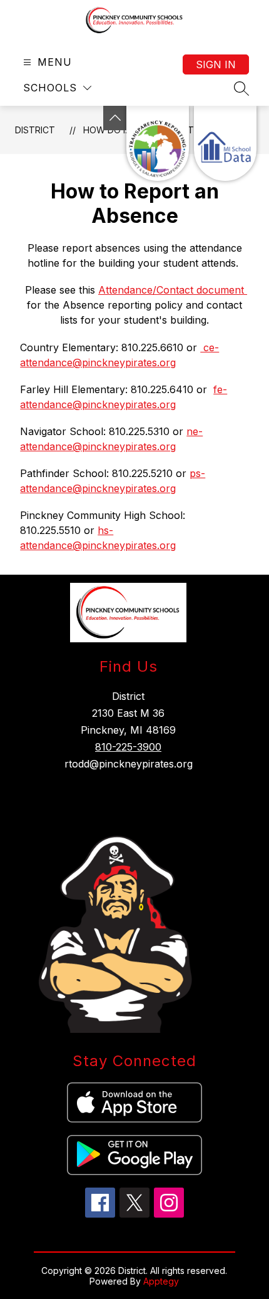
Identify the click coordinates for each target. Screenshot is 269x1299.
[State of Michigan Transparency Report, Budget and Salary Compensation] (157, 143)
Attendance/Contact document (172, 290)
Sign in (216, 64)
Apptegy (161, 1281)
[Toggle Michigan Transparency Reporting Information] (115, 118)
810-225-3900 (128, 747)
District (35, 130)
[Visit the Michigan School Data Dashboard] (225, 143)
